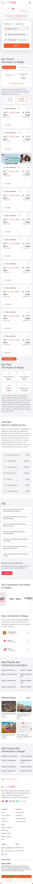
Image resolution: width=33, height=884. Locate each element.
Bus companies (6, 815)
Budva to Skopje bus (8, 767)
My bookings (19, 812)
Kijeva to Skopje (9, 67)
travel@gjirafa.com (10, 847)
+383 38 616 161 (9, 851)
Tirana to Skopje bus (8, 760)
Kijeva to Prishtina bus (9, 674)
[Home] (8, 2)
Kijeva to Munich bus (8, 687)
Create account (20, 821)
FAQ (2, 839)
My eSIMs (18, 815)
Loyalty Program (6, 827)
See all (28, 697)
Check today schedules (16, 83)
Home (3, 779)
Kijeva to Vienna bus (8, 680)
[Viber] (2, 854)
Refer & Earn (5, 830)
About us (4, 818)
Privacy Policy (20, 850)
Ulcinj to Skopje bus (8, 771)
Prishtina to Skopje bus (9, 756)
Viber (6, 854)
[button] (16, 510)
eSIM (2, 812)
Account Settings (21, 818)
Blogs (3, 824)
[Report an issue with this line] (28, 108)
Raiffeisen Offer (6, 833)
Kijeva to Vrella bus (8, 670)
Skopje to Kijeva (24, 67)
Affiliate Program (6, 836)
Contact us (7, 573)
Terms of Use (19, 847)
